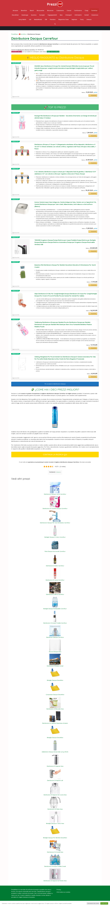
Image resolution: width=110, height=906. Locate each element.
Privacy (58, 889)
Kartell (87, 15)
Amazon (15, 10)
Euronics (33, 15)
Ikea (61, 15)
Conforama (78, 10)
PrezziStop (14, 34)
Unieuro (89, 19)
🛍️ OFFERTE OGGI (55, 28)
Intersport (68, 15)
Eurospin (42, 15)
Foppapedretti (52, 15)
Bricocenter (40, 10)
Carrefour (94, 10)
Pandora (52, 19)
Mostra (58, 472)
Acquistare (93, 95)
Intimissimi (78, 15)
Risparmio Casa (63, 19)
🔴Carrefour (22, 34)
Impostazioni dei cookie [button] (93, 903)
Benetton (24, 10)
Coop (86, 10)
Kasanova (95, 15)
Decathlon (15, 15)
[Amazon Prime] (95, 92)
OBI (46, 19)
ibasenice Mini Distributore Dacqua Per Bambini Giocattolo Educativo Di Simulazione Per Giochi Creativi (65, 266)
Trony (82, 19)
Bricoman (50, 10)
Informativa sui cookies (63, 892)
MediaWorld (38, 19)
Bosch (32, 10)
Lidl (30, 19)
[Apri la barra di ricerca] (55, 24)
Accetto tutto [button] (104, 903)
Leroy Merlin (22, 19)
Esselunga (25, 15)
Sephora (74, 19)
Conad (69, 10)
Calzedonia (60, 10)
